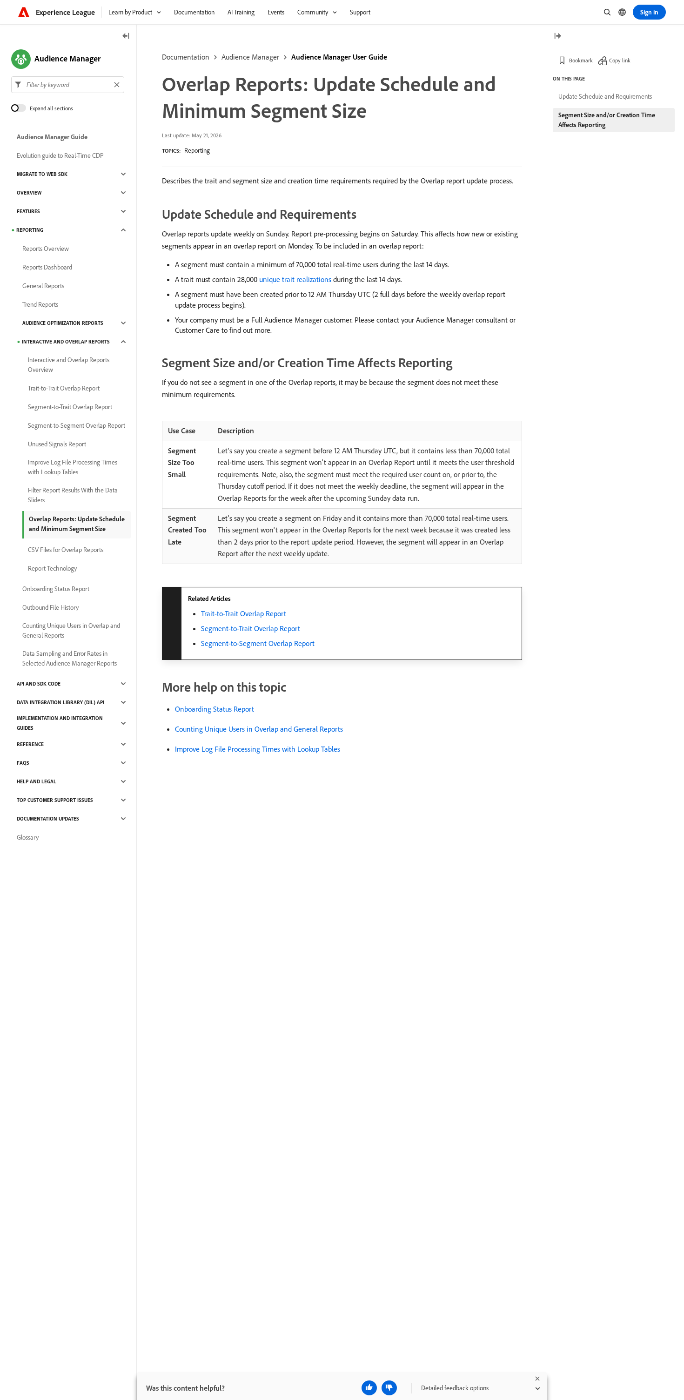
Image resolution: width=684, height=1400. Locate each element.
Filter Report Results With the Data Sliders (73, 495)
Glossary (28, 837)
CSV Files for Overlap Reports (65, 549)
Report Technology (52, 568)
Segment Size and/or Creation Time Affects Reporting (606, 120)
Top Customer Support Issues (55, 800)
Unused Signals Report (57, 444)
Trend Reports (40, 304)
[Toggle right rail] (557, 36)
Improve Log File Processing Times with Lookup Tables (257, 749)
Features (28, 211)
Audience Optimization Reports (62, 323)
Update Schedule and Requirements (605, 96)
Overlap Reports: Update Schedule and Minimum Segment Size (77, 524)
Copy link (619, 60)
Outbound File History (50, 607)
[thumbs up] (369, 1387)
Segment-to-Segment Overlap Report (258, 643)
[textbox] (67, 84)
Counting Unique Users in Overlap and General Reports (259, 729)
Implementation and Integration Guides (60, 723)
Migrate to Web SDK (42, 174)
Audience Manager (250, 56)
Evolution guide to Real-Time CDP (60, 155)
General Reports (43, 286)
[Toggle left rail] (126, 36)
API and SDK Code (38, 683)
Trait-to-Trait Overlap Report (243, 613)
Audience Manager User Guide (339, 56)
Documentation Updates (48, 818)
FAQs (23, 763)
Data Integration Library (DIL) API (60, 702)
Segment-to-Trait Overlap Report (250, 628)
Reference (30, 744)
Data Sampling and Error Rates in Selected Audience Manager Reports (69, 658)
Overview (29, 192)
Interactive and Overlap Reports (66, 341)
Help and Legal (36, 781)
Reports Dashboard (47, 267)
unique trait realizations (295, 279)
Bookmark (581, 60)
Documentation (185, 56)
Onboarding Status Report (214, 708)
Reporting (197, 150)
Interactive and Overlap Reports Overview (68, 365)
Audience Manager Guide (52, 137)
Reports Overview (45, 248)
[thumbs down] (389, 1387)
